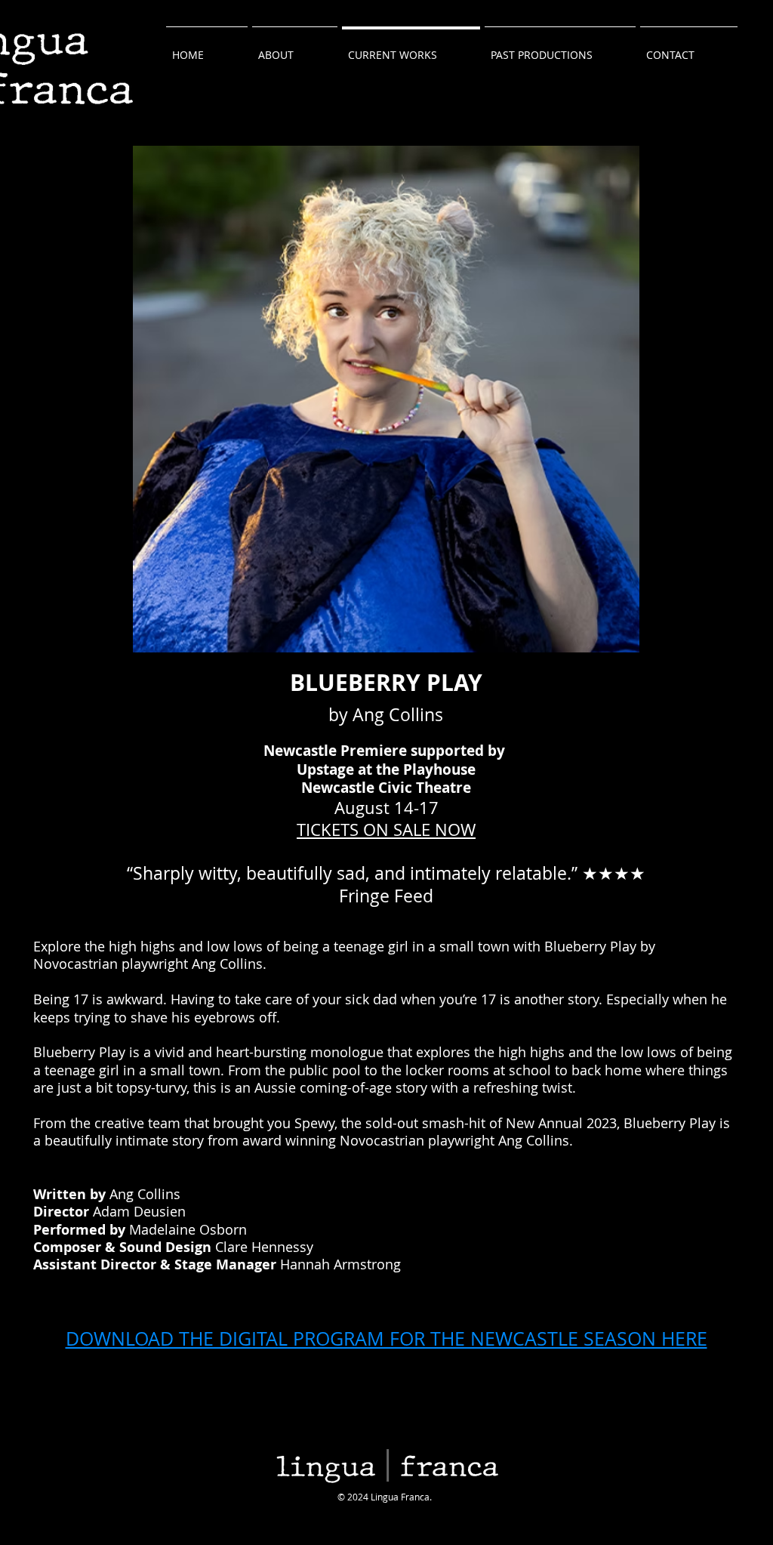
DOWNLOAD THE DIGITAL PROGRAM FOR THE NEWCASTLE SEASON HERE (386, 1338)
